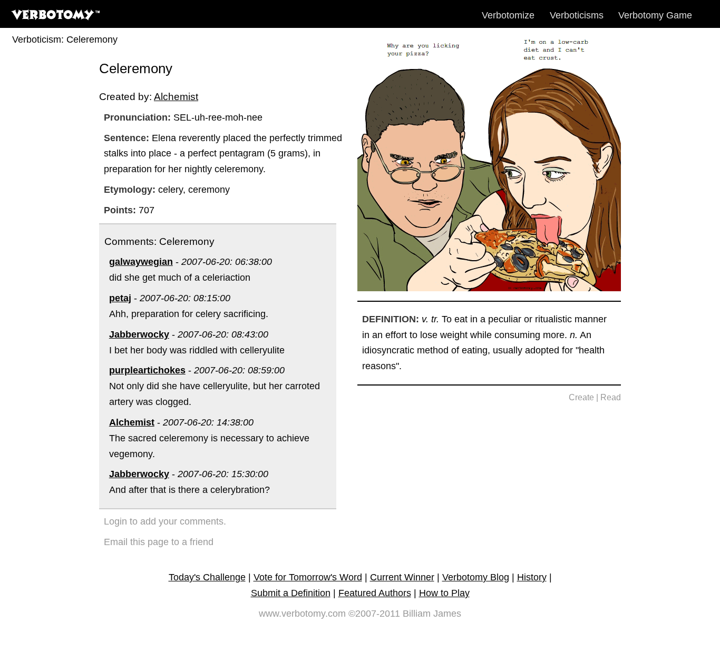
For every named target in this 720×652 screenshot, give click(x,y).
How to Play (444, 593)
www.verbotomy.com (302, 613)
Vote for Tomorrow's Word (308, 577)
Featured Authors (374, 593)
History (532, 577)
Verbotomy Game (655, 15)
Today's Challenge (207, 577)
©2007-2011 (374, 613)
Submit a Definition (290, 593)
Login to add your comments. (165, 521)
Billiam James (432, 613)
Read (610, 397)
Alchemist (176, 96)
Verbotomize (508, 15)
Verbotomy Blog (475, 577)
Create (581, 397)
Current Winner (402, 577)
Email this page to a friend (158, 542)
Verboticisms (577, 15)
